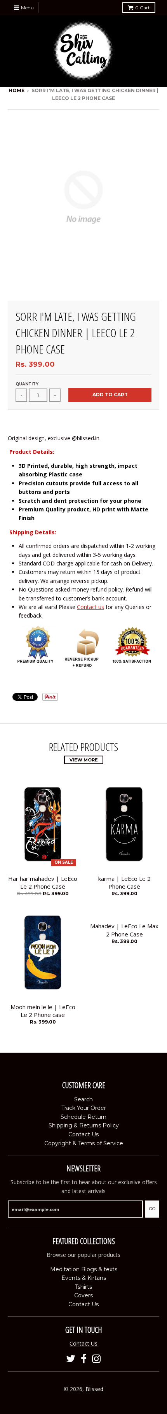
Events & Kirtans (83, 1277)
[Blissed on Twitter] (70, 1359)
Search (83, 1099)
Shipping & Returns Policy (84, 1125)
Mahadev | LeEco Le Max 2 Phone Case (124, 930)
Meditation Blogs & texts (83, 1269)
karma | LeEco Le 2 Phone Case (124, 883)
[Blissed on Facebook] (84, 1359)
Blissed (94, 1389)
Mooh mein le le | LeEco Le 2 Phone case (42, 1011)
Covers (83, 1295)
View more (84, 760)
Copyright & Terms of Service (83, 1143)
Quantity (27, 384)
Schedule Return (83, 1116)
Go (152, 1208)
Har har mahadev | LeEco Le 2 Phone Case (42, 883)
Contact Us (83, 1134)
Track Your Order (83, 1107)
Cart (142, 7)
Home (16, 90)
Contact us (90, 607)
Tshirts (83, 1286)
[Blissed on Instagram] (96, 1359)
